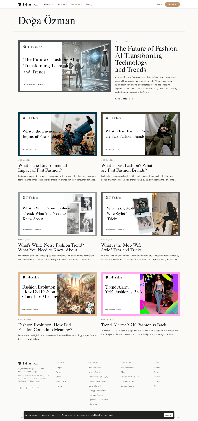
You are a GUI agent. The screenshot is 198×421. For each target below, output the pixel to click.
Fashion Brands (94, 367)
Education (92, 404)
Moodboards (61, 381)
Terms (156, 372)
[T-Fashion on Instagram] (20, 387)
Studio (58, 377)
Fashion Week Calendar (130, 377)
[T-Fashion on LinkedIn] (26, 387)
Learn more (107, 415)
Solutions (61, 4)
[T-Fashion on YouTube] (32, 387)
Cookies (157, 381)
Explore (59, 372)
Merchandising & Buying (98, 377)
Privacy (156, 367)
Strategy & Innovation (97, 390)
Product (47, 4)
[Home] (28, 4)
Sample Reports (127, 386)
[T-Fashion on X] (38, 387)
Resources (75, 4)
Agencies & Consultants (98, 399)
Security (157, 377)
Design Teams (94, 372)
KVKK (156, 386)
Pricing (59, 386)
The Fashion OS (127, 367)
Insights (59, 367)
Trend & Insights (94, 386)
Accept (168, 415)
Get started (172, 4)
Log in (159, 4)
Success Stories (127, 381)
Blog (123, 372)
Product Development (97, 381)
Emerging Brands (95, 395)
